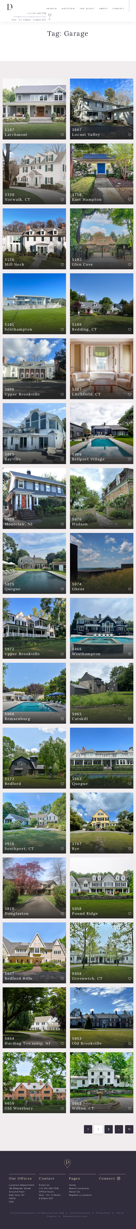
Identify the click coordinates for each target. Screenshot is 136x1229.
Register (68, 9)
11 (129, 1129)
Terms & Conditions (80, 1213)
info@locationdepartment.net (29, 17)
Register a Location (80, 1195)
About (103, 9)
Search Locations (79, 1188)
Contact (119, 9)
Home (72, 1185)
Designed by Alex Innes (75, 1216)
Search (51, 9)
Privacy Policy (103, 1213)
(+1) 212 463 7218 (37, 13)
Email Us (44, 1185)
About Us (74, 1191)
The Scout (87, 9)
